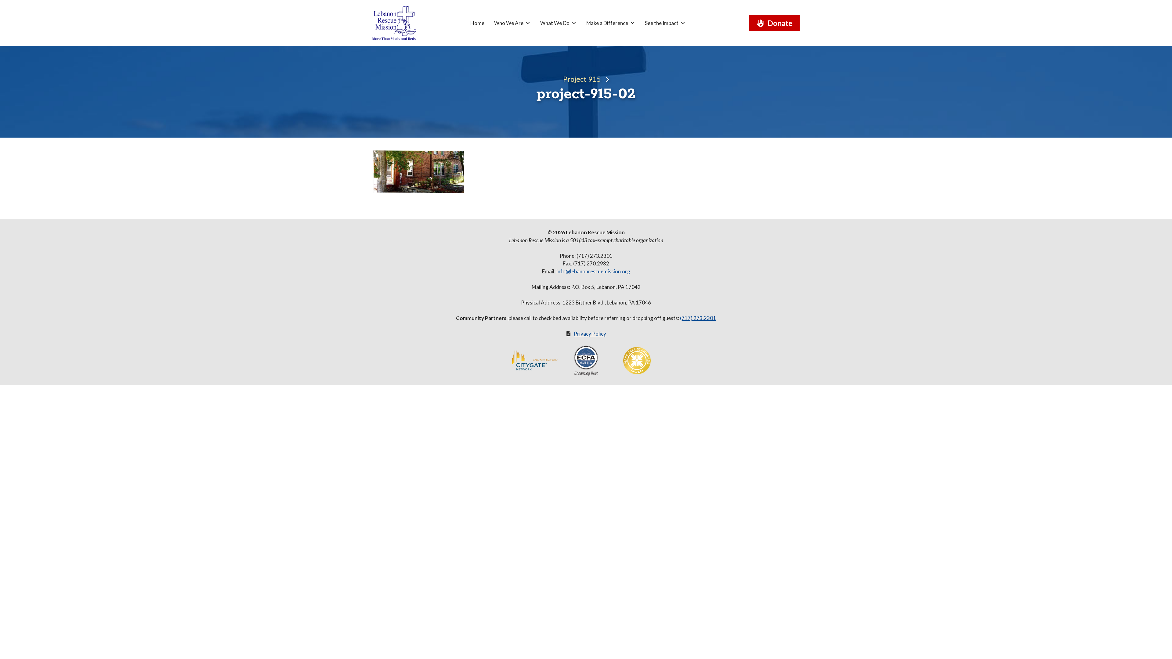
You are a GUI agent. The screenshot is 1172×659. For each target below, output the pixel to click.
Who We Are (508, 23)
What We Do (555, 23)
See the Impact (661, 23)
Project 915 (582, 78)
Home (477, 23)
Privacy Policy (590, 333)
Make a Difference (607, 23)
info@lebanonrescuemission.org (593, 271)
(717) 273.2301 (698, 318)
